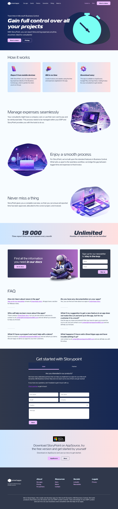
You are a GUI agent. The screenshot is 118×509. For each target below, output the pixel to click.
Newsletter (77, 484)
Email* (31, 400)
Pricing (52, 3)
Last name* (64, 394)
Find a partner (32, 386)
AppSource (54, 458)
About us (58, 3)
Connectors (45, 3)
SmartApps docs (36, 301)
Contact (57, 487)
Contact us (87, 3)
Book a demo (103, 3)
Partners (38, 3)
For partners (41, 487)
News (57, 484)
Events (32, 3)
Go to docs (20, 267)
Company (63, 400)
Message (32, 410)
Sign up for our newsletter (16, 301)
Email (85, 267)
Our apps (25, 3)
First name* (33, 394)
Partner (74, 366)
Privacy (94, 482)
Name (85, 261)
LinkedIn (76, 482)
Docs (93, 3)
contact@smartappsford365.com (27, 318)
